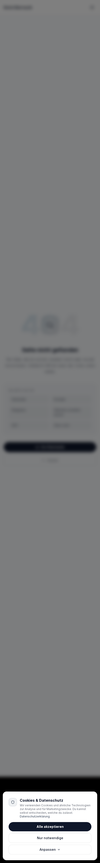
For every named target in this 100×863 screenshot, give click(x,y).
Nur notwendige (50, 838)
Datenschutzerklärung (35, 816)
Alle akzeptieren (50, 827)
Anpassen (48, 849)
